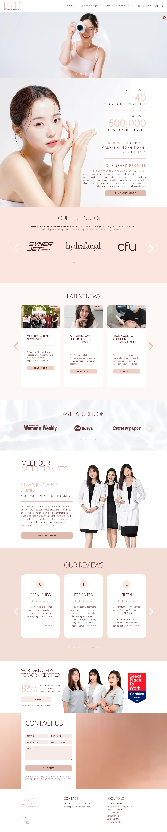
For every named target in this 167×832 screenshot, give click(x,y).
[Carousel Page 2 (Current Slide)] (76, 439)
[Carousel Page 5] (93, 262)
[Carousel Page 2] (81, 74)
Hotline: (67, 803)
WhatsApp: (68, 806)
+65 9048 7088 (83, 806)
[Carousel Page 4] (90, 74)
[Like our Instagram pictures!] (22, 822)
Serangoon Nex (113, 815)
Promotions (125, 6)
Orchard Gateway (114, 803)
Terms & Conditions (31, 780)
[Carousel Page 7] (98, 647)
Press (140, 6)
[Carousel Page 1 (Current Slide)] (76, 74)
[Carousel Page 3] (86, 74)
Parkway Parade (114, 822)
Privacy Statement (46, 780)
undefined (16, 248)
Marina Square (113, 812)
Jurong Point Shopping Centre (119, 806)
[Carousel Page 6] (95, 439)
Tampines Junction (114, 809)
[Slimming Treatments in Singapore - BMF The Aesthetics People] (12, 6)
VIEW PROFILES (46, 535)
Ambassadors (88, 6)
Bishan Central (113, 818)
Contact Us (154, 6)
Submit (48, 768)
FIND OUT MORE (125, 193)
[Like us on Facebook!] (27, 822)
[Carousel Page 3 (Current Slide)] (83, 262)
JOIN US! (36, 699)
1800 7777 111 (83, 803)
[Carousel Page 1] (74, 262)
